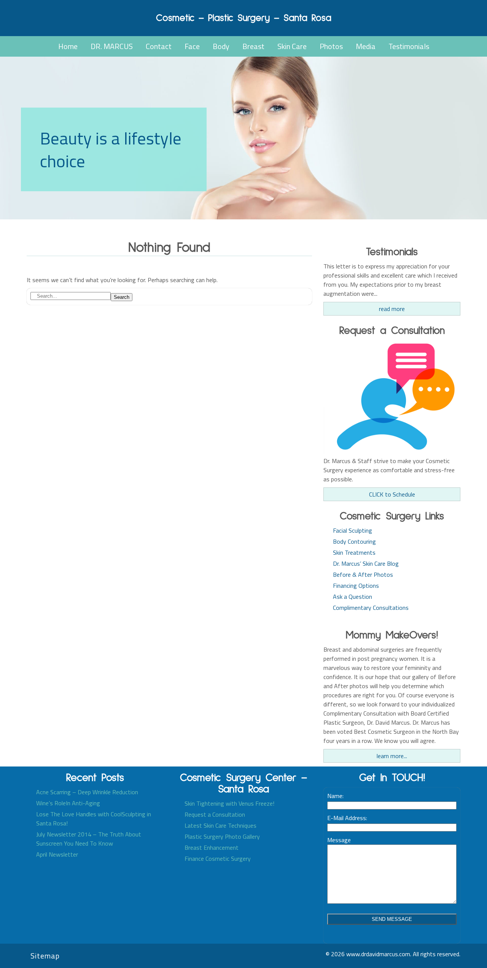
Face (192, 46)
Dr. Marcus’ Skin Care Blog (366, 563)
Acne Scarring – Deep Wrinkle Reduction (87, 792)
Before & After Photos (363, 574)
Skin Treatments (354, 552)
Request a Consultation (215, 814)
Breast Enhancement (212, 847)
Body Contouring (354, 541)
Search (121, 297)
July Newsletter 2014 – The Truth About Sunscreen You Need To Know (88, 839)
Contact (159, 46)
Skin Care (292, 46)
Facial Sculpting (352, 530)
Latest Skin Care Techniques (220, 825)
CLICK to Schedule (392, 494)
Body (221, 46)
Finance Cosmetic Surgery (218, 858)
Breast (253, 46)
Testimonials (408, 46)
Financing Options (356, 585)
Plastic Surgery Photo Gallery (222, 836)
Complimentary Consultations (371, 607)
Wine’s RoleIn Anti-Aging (68, 803)
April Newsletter (57, 854)
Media (366, 46)
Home (68, 46)
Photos (331, 46)
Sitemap (45, 956)
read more (392, 308)
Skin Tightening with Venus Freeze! (229, 803)
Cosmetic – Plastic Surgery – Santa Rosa (243, 18)
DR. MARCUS (112, 46)
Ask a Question (352, 596)
